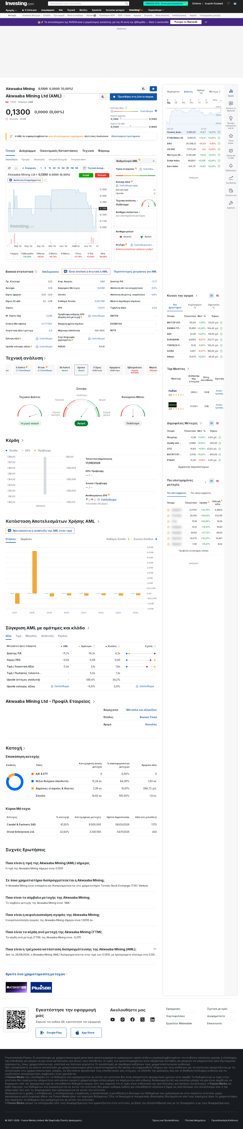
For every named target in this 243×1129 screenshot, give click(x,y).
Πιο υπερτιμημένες (201, 493)
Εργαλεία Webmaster (179, 1023)
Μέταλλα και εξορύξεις (141, 709)
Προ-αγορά (59, 15)
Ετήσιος (11, 539)
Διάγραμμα (27, 151)
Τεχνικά (88, 151)
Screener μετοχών (115, 10)
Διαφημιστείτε (216, 1016)
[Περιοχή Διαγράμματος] (16, 168)
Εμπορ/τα (201, 91)
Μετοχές (214, 91)
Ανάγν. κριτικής (219, 392)
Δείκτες (188, 91)
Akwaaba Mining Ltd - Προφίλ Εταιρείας (48, 701)
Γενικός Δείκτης (176, 132)
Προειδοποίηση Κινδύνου (225, 1120)
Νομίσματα (173, 91)
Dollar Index (173, 160)
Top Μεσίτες (176, 369)
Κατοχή (14, 748)
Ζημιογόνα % (213, 306)
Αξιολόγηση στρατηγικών (125, 136)
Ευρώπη (148, 15)
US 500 (171, 149)
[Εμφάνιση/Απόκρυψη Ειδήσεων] (84, 168)
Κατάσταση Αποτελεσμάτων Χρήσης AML (50, 521)
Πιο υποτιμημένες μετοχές (180, 482)
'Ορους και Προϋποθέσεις (165, 1120)
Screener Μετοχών (31, 15)
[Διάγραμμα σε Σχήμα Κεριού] (9, 168)
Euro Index (172, 166)
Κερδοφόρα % (195, 306)
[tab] (23, 370)
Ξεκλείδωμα (146, 111)
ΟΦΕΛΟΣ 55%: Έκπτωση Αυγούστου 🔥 (166, 3)
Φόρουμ (104, 151)
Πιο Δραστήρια (175, 306)
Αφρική (193, 15)
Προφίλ (26, 159)
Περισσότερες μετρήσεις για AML (135, 271)
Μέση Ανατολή (162, 15)
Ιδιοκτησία (39, 159)
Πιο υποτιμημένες (176, 493)
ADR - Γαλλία (124, 15)
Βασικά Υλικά (148, 717)
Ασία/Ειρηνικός (179, 15)
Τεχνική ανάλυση (24, 358)
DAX (169, 143)
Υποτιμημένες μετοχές (210, 15)
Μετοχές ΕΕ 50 (175, 155)
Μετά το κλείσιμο (75, 15)
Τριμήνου (26, 539)
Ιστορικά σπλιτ (78, 159)
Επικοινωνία (214, 1023)
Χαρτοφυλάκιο (175, 1016)
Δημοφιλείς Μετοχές (182, 423)
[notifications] (228, 3)
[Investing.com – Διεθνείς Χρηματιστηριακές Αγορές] (20, 3)
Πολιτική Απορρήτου (195, 1120)
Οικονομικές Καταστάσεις (59, 151)
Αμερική (137, 15)
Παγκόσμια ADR (107, 15)
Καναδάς (151, 724)
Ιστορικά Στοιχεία (58, 159)
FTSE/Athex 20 (175, 138)
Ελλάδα (47, 15)
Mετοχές (12, 15)
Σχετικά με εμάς (217, 1008)
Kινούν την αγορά (180, 295)
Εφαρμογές (173, 1008)
